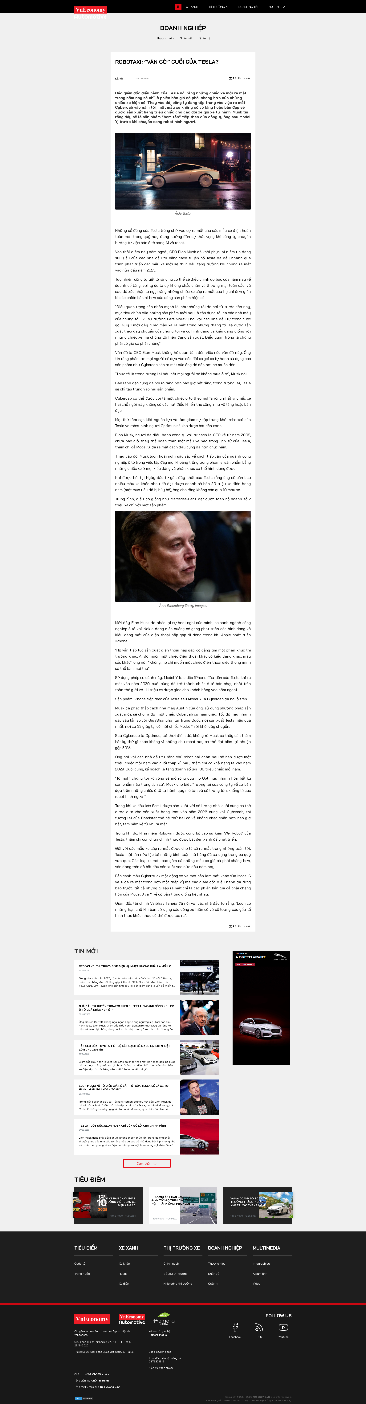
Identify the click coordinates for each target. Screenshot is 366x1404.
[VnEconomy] (92, 1319)
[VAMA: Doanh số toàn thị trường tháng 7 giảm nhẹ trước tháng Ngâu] (276, 1205)
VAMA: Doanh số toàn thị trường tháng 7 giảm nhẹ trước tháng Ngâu (249, 1202)
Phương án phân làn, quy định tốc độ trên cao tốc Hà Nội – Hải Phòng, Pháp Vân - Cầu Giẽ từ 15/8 (173, 1200)
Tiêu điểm (89, 1179)
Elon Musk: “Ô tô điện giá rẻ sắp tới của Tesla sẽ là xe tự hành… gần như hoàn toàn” (124, 1087)
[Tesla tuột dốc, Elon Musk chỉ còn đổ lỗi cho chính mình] (199, 1137)
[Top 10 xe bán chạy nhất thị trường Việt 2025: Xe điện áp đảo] (90, 1205)
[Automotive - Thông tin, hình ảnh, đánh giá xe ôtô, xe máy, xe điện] (96, 13)
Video (256, 1283)
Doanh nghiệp (248, 7)
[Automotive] (132, 1319)
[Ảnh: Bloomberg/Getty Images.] (183, 556)
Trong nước (116, 1216)
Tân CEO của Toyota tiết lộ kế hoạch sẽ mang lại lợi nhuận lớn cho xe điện (124, 1047)
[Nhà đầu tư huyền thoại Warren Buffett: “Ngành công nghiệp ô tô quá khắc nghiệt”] (199, 1017)
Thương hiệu (165, 38)
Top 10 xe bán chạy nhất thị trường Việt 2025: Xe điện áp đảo (117, 1202)
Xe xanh (192, 7)
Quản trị (204, 38)
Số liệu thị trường (176, 1273)
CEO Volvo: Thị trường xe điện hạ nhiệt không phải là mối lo (125, 966)
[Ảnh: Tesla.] (183, 171)
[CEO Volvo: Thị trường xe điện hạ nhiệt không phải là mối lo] (199, 977)
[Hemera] (164, 1318)
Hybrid (123, 1273)
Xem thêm (145, 1163)
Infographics (261, 1263)
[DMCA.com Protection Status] (83, 1398)
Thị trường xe (218, 7)
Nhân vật (186, 38)
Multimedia (277, 7)
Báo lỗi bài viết (241, 78)
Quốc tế (79, 1263)
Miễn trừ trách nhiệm (161, 1367)
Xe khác (124, 1263)
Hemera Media (158, 1334)
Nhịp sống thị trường (178, 1283)
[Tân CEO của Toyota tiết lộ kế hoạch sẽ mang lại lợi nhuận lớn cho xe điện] (199, 1057)
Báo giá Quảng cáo (160, 1351)
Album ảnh (260, 1273)
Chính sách (171, 1263)
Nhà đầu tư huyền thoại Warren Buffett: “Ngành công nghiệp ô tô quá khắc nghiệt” (126, 1008)
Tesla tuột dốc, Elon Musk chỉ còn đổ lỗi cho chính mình (122, 1125)
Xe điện (124, 1283)
